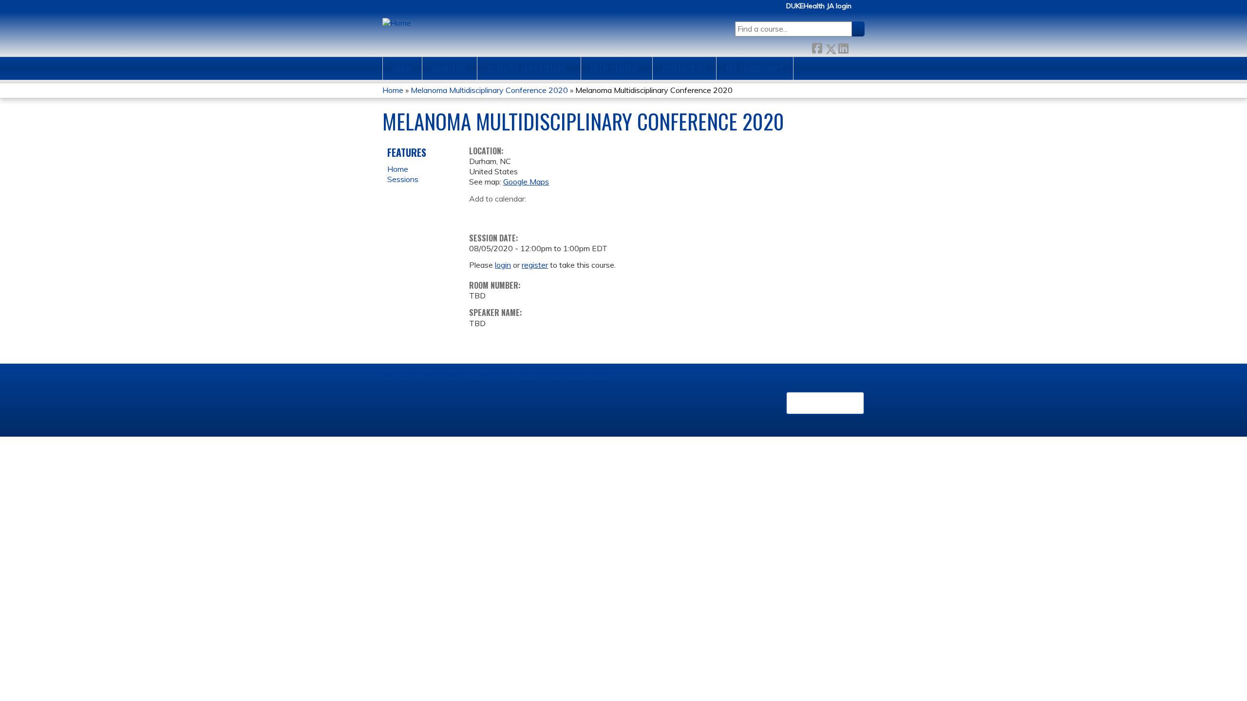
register (535, 265)
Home (402, 68)
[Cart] (862, 9)
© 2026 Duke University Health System (447, 376)
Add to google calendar (479, 213)
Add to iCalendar (523, 213)
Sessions (402, 179)
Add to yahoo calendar (501, 213)
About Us (449, 68)
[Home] (396, 23)
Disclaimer (529, 376)
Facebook (817, 46)
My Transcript (754, 68)
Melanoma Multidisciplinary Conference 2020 (489, 90)
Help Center (614, 68)
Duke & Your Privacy (580, 376)
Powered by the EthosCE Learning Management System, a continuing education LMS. (825, 403)
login (503, 265)
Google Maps (526, 181)
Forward (856, 46)
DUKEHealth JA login (818, 6)
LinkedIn (843, 46)
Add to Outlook (546, 213)
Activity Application (526, 68)
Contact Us (684, 68)
